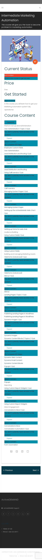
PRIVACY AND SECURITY (10, 532)
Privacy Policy (12, 554)
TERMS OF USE (7, 529)
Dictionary (30, 554)
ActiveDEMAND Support (11, 508)
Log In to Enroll (9, 101)
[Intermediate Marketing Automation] (35, 61)
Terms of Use (22, 554)
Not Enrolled (8, 75)
